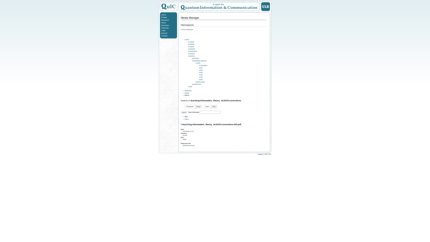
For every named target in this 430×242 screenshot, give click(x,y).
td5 (202, 77)
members (192, 49)
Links (163, 30)
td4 (202, 75)
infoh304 (196, 58)
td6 (202, 79)
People (164, 17)
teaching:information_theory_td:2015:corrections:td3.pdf (212, 124)
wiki (191, 86)
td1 (202, 67)
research (192, 53)
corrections (204, 65)
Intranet (164, 33)
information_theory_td (200, 60)
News (163, 23)
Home (163, 15)
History (187, 119)
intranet (192, 46)
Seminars (165, 25)
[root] (187, 39)
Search (184, 112)
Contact (164, 36)
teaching (192, 56)
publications (193, 51)
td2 (202, 70)
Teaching (165, 28)
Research (165, 20)
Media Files (188, 90)
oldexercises (197, 84)
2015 (198, 63)
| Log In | (260, 154)
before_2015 (201, 82)
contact (192, 42)
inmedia (192, 44)
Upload (187, 93)
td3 (202, 72)
